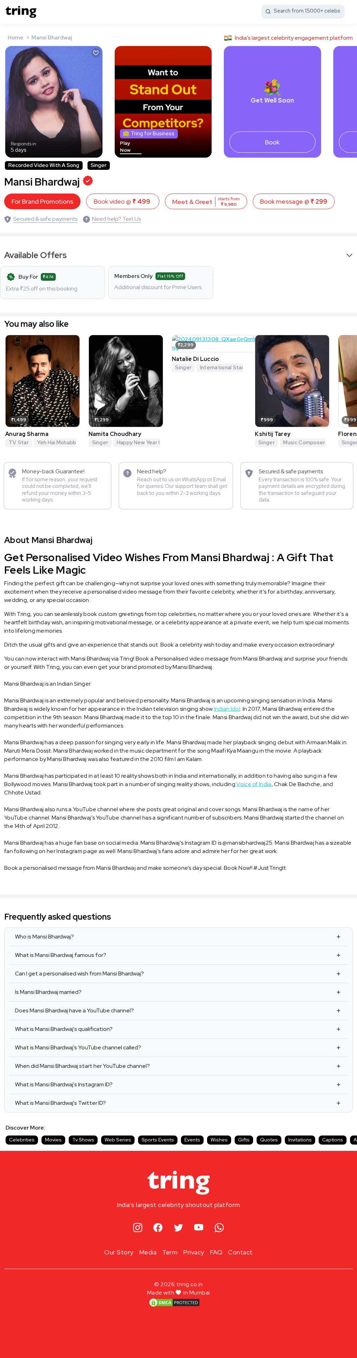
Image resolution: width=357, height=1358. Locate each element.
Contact (240, 1252)
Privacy (193, 1252)
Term (169, 1252)
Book (272, 142)
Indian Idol (227, 708)
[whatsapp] (219, 1228)
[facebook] (158, 1228)
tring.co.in (190, 1284)
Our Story (119, 1252)
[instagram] (138, 1228)
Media (148, 1252)
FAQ (216, 1252)
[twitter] (178, 1228)
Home (15, 37)
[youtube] (199, 1228)
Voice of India (253, 784)
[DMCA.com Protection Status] (174, 1302)
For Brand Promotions (42, 201)
